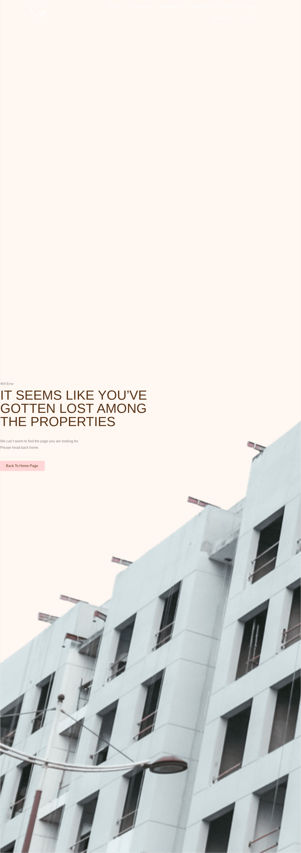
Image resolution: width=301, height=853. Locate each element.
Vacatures (223, 17)
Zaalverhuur (202, 6)
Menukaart (140, 6)
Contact (249, 17)
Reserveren (170, 6)
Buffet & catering (240, 6)
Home (115, 6)
